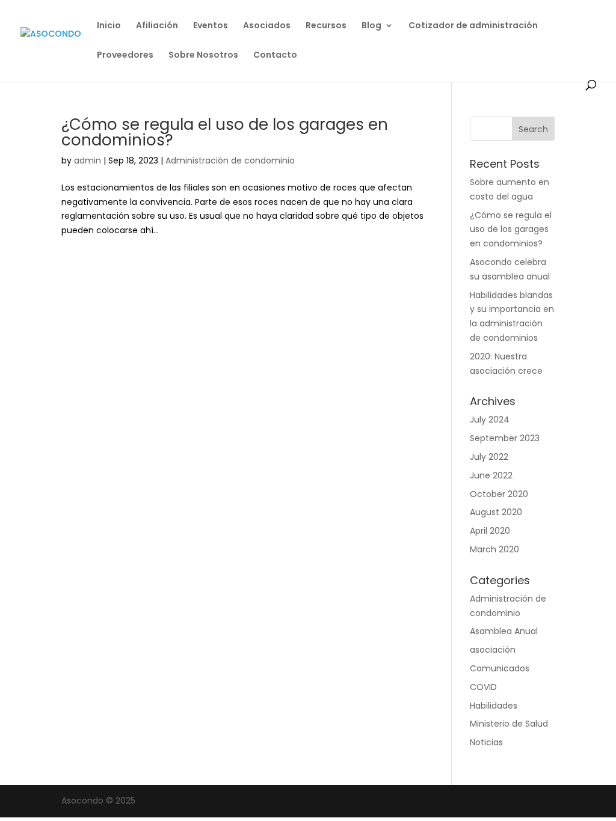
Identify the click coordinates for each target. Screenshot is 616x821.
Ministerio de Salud (509, 724)
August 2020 (496, 512)
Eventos (210, 26)
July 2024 (490, 420)
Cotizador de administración (473, 26)
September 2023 (505, 438)
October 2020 (499, 494)
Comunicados (499, 668)
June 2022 (491, 475)
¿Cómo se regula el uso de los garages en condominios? (224, 132)
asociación (493, 650)
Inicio (109, 26)
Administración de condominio (230, 160)
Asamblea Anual (504, 631)
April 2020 (490, 531)
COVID (483, 687)
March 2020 (494, 549)
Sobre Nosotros (203, 55)
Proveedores (125, 55)
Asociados (267, 26)
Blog (371, 26)
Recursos (326, 26)
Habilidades (493, 706)
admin (87, 160)
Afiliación (157, 26)
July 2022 (489, 457)
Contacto (275, 55)
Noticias (486, 742)
